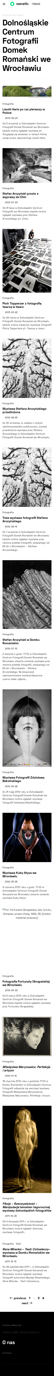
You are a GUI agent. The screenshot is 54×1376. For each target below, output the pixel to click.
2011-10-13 (10, 1262)
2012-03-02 (11, 991)
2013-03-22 (11, 313)
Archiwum (7, 1353)
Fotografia (8, 104)
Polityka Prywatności (29, 1332)
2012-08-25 (11, 418)
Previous (20, 1298)
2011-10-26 (11, 1216)
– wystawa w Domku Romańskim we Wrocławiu (26, 1253)
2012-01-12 (11, 1076)
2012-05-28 (11, 787)
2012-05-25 (11, 882)
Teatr (18, 1244)
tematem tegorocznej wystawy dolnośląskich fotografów (27, 1207)
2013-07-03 (11, 203)
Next (25, 1303)
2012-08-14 (11, 527)
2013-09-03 (11, 118)
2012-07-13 (11, 649)
